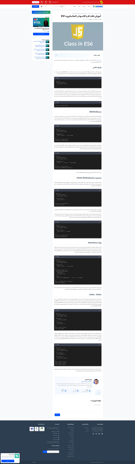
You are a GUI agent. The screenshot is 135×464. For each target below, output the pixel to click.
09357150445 (55, 433)
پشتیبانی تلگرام (55, 439)
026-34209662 (55, 435)
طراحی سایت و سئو (90, 13)
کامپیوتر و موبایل (71, 441)
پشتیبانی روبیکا (55, 437)
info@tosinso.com (54, 431)
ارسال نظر (57, 414)
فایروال (73, 443)
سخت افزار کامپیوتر (71, 452)
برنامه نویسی (72, 440)
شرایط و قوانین (34, 462)
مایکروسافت (72, 429)
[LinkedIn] (96, 434)
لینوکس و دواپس (71, 434)
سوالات (74, 6)
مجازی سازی (72, 431)
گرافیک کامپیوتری (71, 449)
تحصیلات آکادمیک (71, 454)
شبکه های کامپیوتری (71, 427)
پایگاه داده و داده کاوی (70, 445)
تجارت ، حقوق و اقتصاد (70, 456)
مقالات (96, 13)
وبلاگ (87, 429)
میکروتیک (72, 436)
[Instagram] (93, 434)
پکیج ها (84, 6)
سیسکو (73, 438)
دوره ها (89, 6)
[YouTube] (102, 434)
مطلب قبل (98, 60)
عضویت (45, 451)
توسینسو (99, 13)
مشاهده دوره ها (35, 2)
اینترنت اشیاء (72, 450)
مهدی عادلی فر (95, 19)
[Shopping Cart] (41, 6)
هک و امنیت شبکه (71, 432)
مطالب (79, 6)
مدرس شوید (86, 427)
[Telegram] (99, 434)
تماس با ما (86, 431)
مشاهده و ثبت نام (41, 34)
